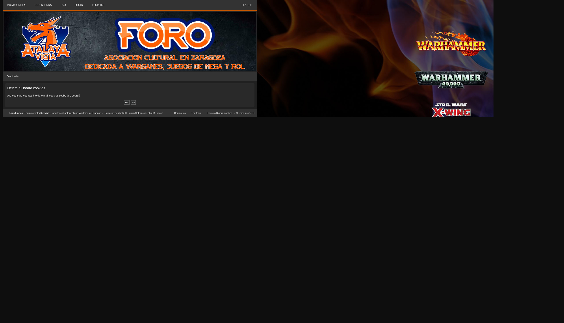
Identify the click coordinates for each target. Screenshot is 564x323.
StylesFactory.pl (65, 113)
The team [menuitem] (196, 113)
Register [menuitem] (98, 5)
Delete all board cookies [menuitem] (219, 113)
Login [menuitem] (79, 5)
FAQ (63, 5)
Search (247, 5)
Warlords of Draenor (90, 113)
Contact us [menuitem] (180, 113)
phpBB (121, 113)
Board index (13, 76)
